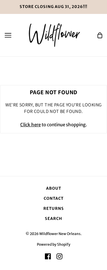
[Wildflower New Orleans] (54, 35)
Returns (53, 208)
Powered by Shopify (53, 244)
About (53, 188)
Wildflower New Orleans (60, 233)
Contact (54, 198)
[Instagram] (59, 256)
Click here (30, 124)
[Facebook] (48, 256)
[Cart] (99, 35)
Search (53, 218)
